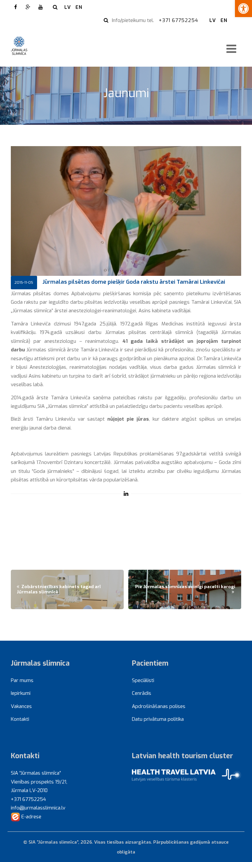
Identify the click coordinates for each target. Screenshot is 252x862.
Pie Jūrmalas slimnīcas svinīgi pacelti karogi (185, 586)
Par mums (22, 680)
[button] (243, 8)
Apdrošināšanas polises (158, 706)
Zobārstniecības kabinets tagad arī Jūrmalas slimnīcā (59, 589)
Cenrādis (141, 693)
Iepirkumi (21, 693)
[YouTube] (41, 7)
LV (67, 7)
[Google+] (28, 7)
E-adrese (30, 816)
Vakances (21, 706)
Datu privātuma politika (158, 719)
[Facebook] (16, 7)
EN (78, 7)
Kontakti (20, 719)
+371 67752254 (179, 20)
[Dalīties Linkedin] (126, 493)
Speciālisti (143, 680)
